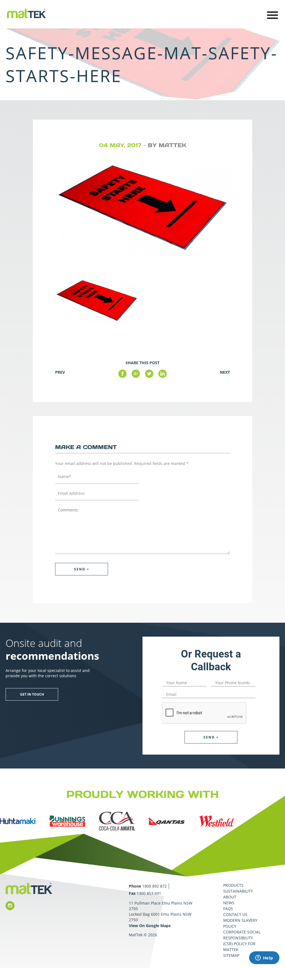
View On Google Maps (150, 925)
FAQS (228, 908)
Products (233, 885)
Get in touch (32, 694)
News (228, 902)
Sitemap (231, 955)
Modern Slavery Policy (240, 923)
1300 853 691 (149, 893)
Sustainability (238, 891)
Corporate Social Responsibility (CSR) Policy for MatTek (242, 940)
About (229, 897)
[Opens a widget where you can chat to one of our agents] (264, 958)
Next (225, 372)
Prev (60, 372)
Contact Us (235, 914)
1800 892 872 (154, 886)
